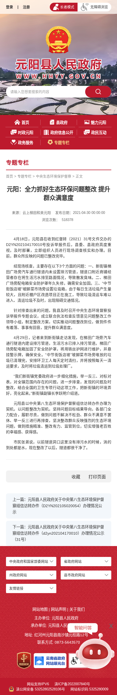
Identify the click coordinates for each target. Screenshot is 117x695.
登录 (9, 7)
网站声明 (58, 609)
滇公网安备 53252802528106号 (40, 689)
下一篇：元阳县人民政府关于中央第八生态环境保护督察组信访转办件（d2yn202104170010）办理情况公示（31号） (58, 533)
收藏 (76, 477)
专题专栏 (61, 143)
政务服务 (25, 143)
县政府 (61, 122)
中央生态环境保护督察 (53, 176)
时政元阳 (25, 132)
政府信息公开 (61, 132)
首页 (25, 122)
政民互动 (98, 132)
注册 (26, 7)
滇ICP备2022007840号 (72, 684)
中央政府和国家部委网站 (28, 561)
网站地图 (40, 609)
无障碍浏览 (99, 7)
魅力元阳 (98, 122)
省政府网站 (73, 561)
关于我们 (77, 609)
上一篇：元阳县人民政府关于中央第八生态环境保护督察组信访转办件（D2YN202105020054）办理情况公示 (58, 505)
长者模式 (67, 7)
